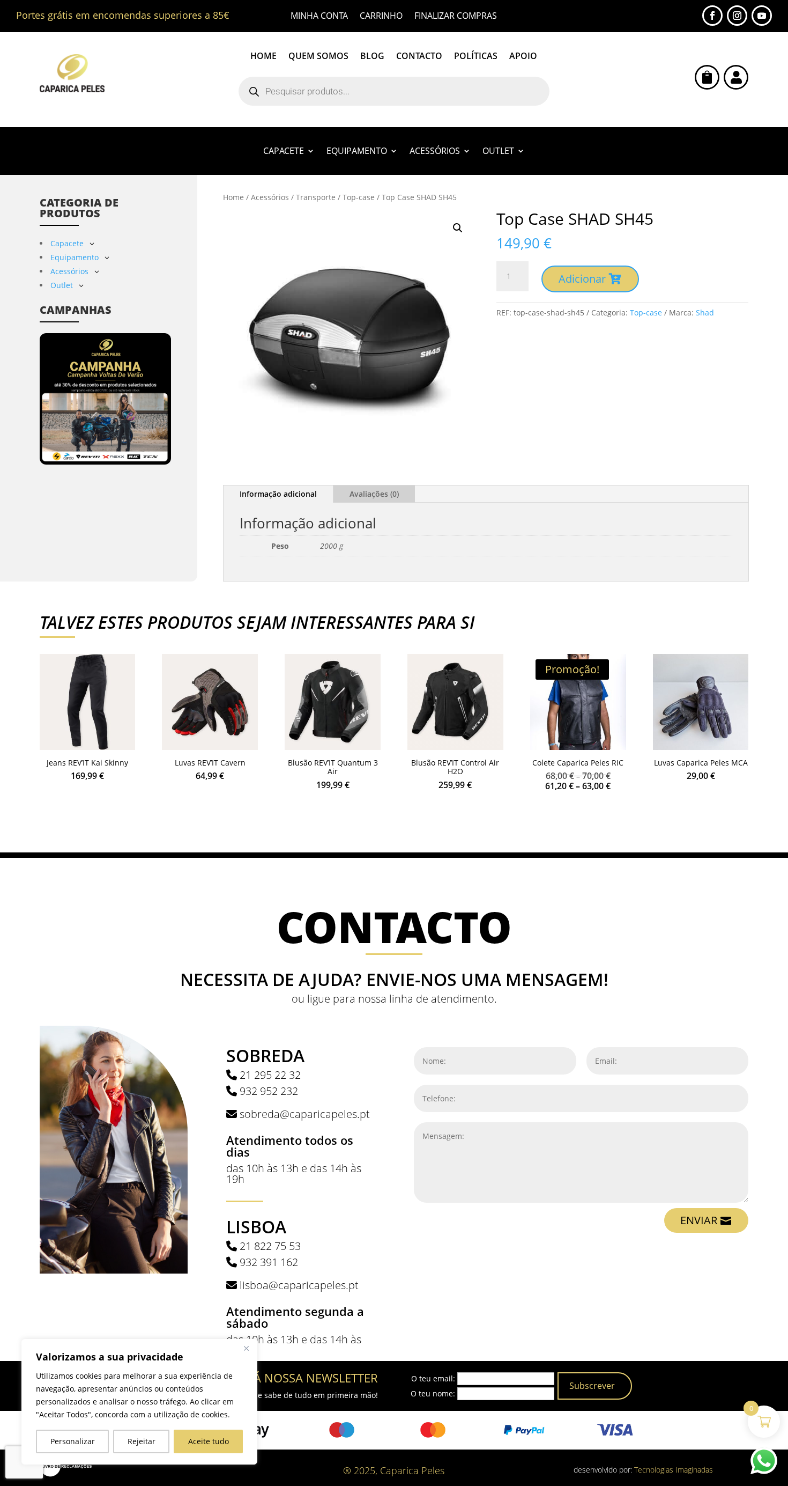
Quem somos (318, 57)
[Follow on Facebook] (712, 15)
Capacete (283, 152)
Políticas (475, 57)
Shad (705, 312)
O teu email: (433, 1378)
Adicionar (582, 278)
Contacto (419, 57)
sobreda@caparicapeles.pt (305, 1114)
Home (263, 57)
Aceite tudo (208, 1441)
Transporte (316, 197)
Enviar (698, 1220)
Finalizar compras (455, 16)
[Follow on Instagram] (737, 15)
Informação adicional (278, 494)
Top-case (359, 197)
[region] (139, 1402)
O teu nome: (433, 1393)
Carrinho (381, 16)
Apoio (523, 57)
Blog (372, 57)
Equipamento (356, 152)
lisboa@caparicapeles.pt (299, 1285)
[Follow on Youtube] (762, 15)
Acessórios (435, 152)
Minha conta (319, 16)
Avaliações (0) (374, 494)
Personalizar (72, 1441)
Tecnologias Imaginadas (673, 1470)
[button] (457, 228)
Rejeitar (141, 1441)
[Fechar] (246, 1348)
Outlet (498, 152)
